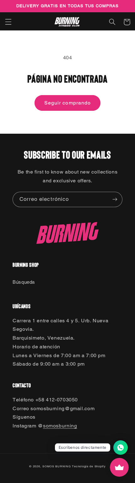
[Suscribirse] (115, 199)
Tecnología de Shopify (88, 466)
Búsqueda (24, 282)
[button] (8, 22)
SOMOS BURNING (56, 466)
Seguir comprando (67, 103)
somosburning (60, 426)
